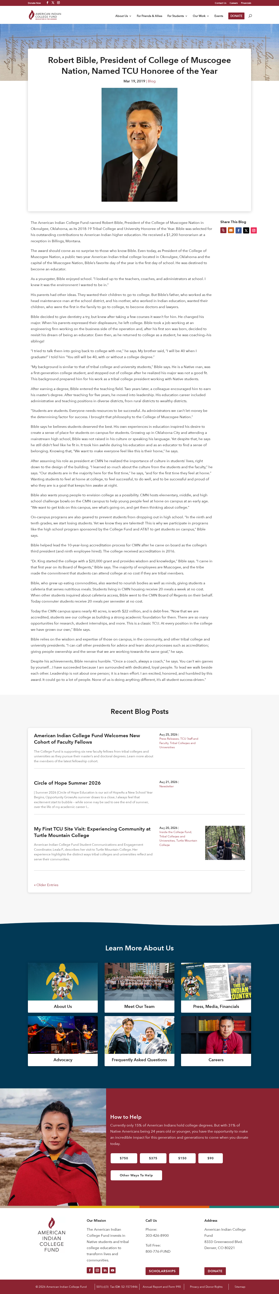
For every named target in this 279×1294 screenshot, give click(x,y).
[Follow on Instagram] (97, 1270)
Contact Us (220, 3)
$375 (153, 1158)
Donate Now (34, 2)
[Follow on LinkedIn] (105, 1270)
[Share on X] (246, 230)
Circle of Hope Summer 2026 (67, 783)
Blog (152, 81)
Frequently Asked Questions (139, 1059)
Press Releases (169, 738)
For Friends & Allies (149, 16)
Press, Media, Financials (216, 1006)
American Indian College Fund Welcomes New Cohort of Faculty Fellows (87, 738)
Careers (234, 3)
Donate (215, 1271)
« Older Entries (46, 885)
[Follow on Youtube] (113, 1270)
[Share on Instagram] (254, 230)
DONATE (236, 16)
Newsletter (166, 786)
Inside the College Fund (175, 832)
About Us (121, 16)
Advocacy (63, 1059)
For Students (175, 16)
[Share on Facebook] (239, 230)
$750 (124, 1158)
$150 (182, 1158)
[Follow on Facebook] (90, 1270)
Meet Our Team (139, 1006)
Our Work (199, 16)
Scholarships (162, 1271)
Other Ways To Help (136, 1175)
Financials (246, 3)
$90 (210, 1158)
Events (218, 16)
